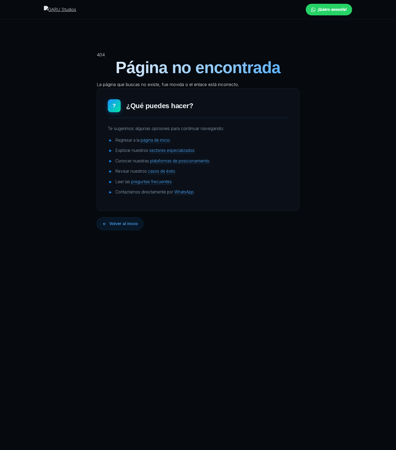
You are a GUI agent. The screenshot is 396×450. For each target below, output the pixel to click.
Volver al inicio (123, 223)
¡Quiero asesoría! (332, 9)
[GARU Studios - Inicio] (60, 9)
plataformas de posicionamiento (179, 160)
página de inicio (155, 140)
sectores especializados (171, 150)
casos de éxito (161, 171)
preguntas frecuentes (151, 181)
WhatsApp (184, 192)
